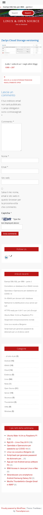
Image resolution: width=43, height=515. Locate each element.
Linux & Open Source (21, 21)
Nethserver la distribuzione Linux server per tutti (20, 304)
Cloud (6, 370)
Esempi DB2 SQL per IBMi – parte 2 (17, 7)
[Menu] (3, 2)
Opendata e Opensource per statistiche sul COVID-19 (20, 292)
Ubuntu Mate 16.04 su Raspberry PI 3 (18, 315)
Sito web (5, 177)
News (6, 383)
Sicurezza (8, 397)
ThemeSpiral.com (22, 511)
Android (7, 361)
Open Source (9, 388)
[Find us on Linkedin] (6, 257)
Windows (7, 411)
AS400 (6, 365)
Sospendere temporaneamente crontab (19, 319)
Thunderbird (9, 402)
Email (4, 167)
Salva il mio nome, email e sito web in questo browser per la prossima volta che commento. (11, 199)
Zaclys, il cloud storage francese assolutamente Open (18, 81)
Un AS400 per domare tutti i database (18, 298)
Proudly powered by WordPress (13, 508)
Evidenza (7, 374)
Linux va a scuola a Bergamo (15, 324)
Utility (6, 406)
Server (6, 393)
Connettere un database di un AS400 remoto (21, 286)
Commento (7, 121)
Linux (6, 379)
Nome (5, 156)
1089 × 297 (10, 67)
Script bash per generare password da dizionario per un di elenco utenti (18, 330)
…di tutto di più (10, 356)
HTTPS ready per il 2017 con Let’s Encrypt (20, 310)
